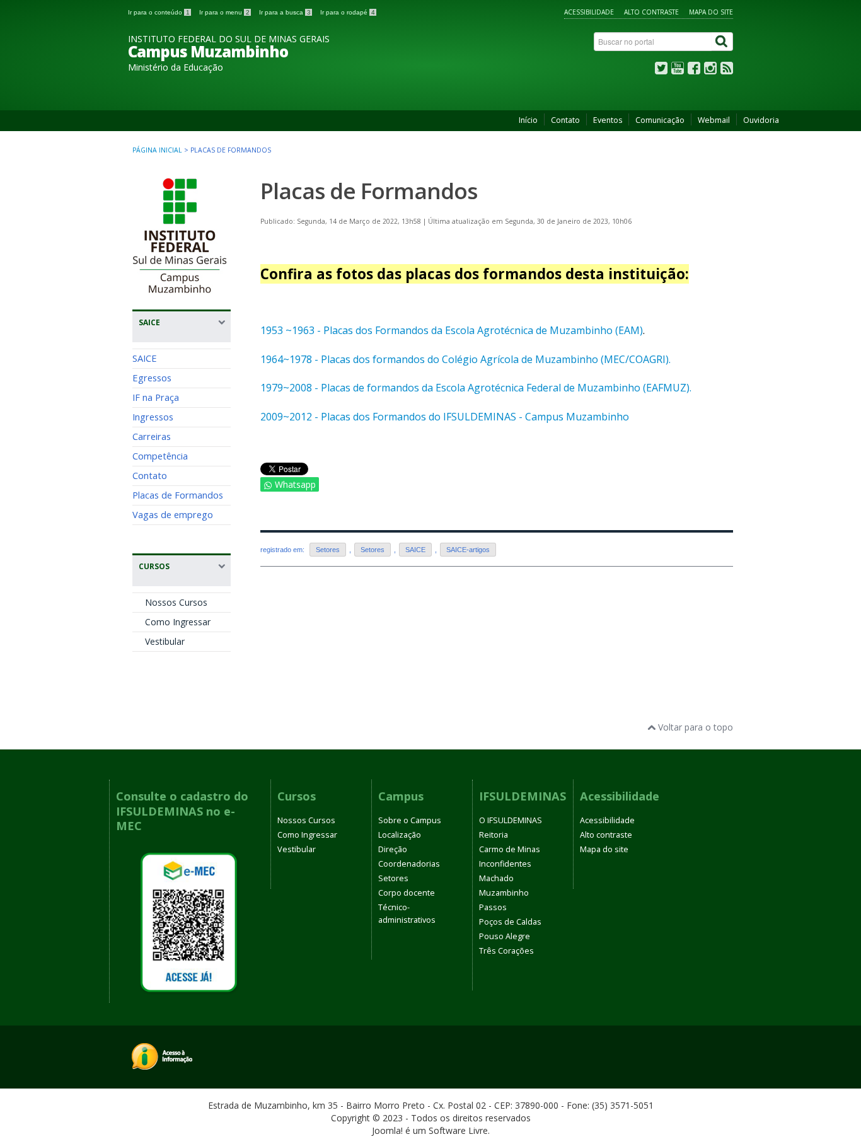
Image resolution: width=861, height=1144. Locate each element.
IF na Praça (155, 397)
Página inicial (157, 150)
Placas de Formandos (177, 494)
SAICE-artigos (468, 549)
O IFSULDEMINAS (510, 820)
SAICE (144, 358)
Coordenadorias (409, 863)
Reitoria (493, 834)
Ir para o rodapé (347, 12)
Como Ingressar (178, 622)
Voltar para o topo (694, 727)
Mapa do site (711, 12)
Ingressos (152, 416)
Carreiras (151, 436)
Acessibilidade (589, 12)
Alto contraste (651, 12)
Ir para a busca (285, 12)
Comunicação (660, 120)
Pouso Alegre (504, 936)
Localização (399, 834)
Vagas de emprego (172, 514)
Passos (493, 907)
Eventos (607, 120)
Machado (496, 878)
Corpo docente (406, 892)
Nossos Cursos (176, 602)
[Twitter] (661, 71)
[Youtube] (677, 71)
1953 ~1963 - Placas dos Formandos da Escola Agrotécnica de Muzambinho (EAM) (451, 330)
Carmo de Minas (509, 849)
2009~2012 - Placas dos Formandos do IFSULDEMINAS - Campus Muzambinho (444, 417)
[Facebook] (694, 71)
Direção (392, 849)
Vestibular (165, 641)
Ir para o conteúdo (159, 12)
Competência (160, 455)
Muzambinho (504, 892)
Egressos (151, 377)
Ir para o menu (224, 12)
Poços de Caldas (510, 921)
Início (528, 120)
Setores (328, 549)
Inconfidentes (505, 863)
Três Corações (506, 950)
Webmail (714, 120)
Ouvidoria (761, 120)
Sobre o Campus (409, 820)
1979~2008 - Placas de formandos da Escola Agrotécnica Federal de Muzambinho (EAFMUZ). (475, 388)
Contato (565, 120)
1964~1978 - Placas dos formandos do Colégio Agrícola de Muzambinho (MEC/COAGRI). (465, 359)
